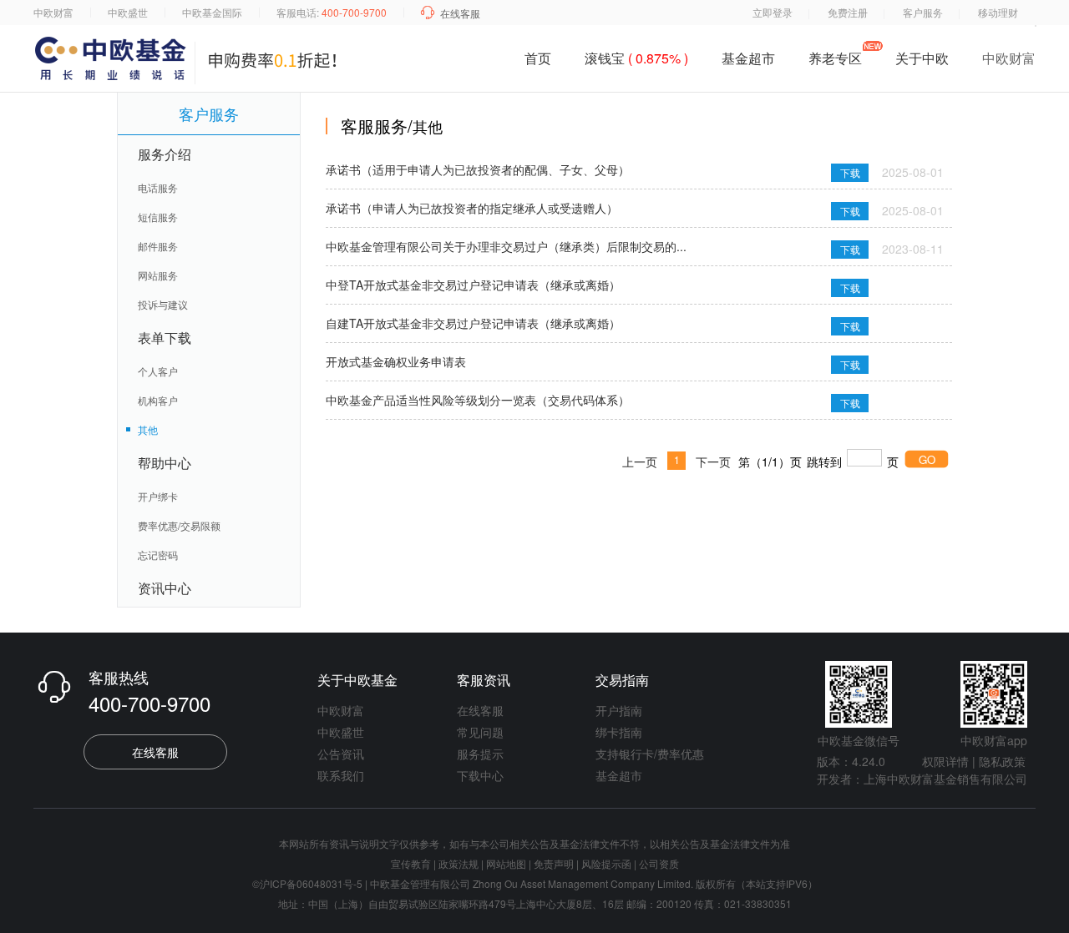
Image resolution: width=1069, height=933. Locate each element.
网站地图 (506, 863)
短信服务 (158, 216)
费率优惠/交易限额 (179, 525)
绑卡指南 (618, 732)
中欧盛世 (128, 12)
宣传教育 (411, 863)
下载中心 (480, 775)
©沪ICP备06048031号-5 (307, 883)
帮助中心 (164, 462)
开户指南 (618, 710)
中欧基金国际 (212, 12)
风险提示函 (607, 863)
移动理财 (998, 12)
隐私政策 (1002, 761)
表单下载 (164, 337)
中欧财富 (53, 12)
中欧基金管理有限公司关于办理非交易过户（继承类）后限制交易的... (506, 246)
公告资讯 (340, 753)
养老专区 (835, 58)
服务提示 (480, 753)
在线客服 (460, 13)
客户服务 (923, 12)
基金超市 (748, 58)
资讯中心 (164, 588)
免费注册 (848, 12)
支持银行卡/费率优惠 (649, 753)
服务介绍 (164, 154)
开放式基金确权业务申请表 (396, 361)
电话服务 (158, 187)
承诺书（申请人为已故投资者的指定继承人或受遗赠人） (472, 207)
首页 (537, 58)
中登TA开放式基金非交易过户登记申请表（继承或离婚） (473, 284)
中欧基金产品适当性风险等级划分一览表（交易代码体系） (478, 399)
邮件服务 (158, 246)
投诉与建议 (163, 304)
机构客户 (158, 400)
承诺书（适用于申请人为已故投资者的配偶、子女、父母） (478, 169)
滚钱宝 (636, 58)
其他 (148, 429)
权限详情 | (948, 761)
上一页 (639, 461)
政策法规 (458, 863)
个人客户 (158, 371)
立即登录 (772, 12)
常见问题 (480, 732)
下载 (850, 172)
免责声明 (554, 863)
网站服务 (158, 275)
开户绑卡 (158, 496)
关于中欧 (922, 61)
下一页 (713, 461)
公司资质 (659, 863)
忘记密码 (158, 554)
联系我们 (340, 775)
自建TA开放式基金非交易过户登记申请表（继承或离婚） (473, 323)
